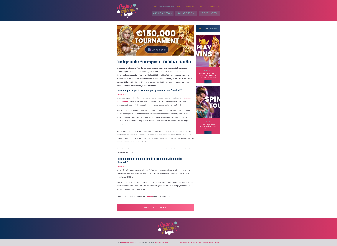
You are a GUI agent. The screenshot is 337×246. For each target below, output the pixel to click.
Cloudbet (149, 196)
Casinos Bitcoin (162, 13)
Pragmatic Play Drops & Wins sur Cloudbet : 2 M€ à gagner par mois (208, 75)
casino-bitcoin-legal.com (167, 6)
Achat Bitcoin (186, 13)
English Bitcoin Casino (161, 242)
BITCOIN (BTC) (209, 13)
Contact (217, 242)
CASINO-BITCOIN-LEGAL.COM (130, 242)
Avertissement (184, 242)
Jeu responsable (196, 242)
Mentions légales (208, 242)
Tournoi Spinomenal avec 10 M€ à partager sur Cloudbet (208, 126)
